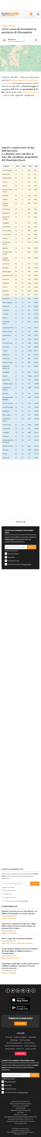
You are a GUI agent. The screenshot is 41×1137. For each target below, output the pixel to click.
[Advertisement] (20, 121)
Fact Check (20, 1112)
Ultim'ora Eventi (30, 1046)
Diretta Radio (10, 1049)
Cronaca (5, 26)
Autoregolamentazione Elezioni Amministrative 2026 (20, 1117)
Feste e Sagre (11, 943)
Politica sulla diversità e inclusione (20, 1104)
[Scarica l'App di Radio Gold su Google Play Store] (20, 1008)
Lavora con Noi (30, 1049)
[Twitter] (13, 991)
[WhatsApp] (33, 991)
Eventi (4, 943)
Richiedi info (20, 1023)
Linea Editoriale (20, 1108)
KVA (26, 1134)
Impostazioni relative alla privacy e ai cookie (20, 1121)
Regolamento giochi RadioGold (20, 1110)
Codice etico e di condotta (20, 1106)
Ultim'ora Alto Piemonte (14, 1046)
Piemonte (29, 943)
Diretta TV (20, 1049)
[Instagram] (23, 991)
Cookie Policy (25, 1102)
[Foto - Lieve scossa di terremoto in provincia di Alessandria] (20, 58)
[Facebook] (8, 991)
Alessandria (12, 918)
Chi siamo (8, 1037)
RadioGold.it (26, 1129)
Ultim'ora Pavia (29, 1043)
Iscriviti (31, 547)
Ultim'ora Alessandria (14, 1043)
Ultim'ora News (25, 1040)
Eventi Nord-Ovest (13, 561)
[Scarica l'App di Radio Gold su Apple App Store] (20, 1000)
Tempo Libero (21, 943)
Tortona (11, 26)
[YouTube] (18, 991)
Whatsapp (14, 1040)
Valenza (16, 958)
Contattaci (20, 1053)
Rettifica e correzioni (20, 1115)
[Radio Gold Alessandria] (10, 14)
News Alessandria (13, 554)
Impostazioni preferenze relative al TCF (20, 1119)
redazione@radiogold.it (27, 1132)
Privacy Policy (27, 564)
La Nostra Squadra (20, 1037)
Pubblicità (32, 1037)
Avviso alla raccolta (21, 1123)
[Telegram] (28, 991)
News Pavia (11, 557)
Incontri (10, 958)
